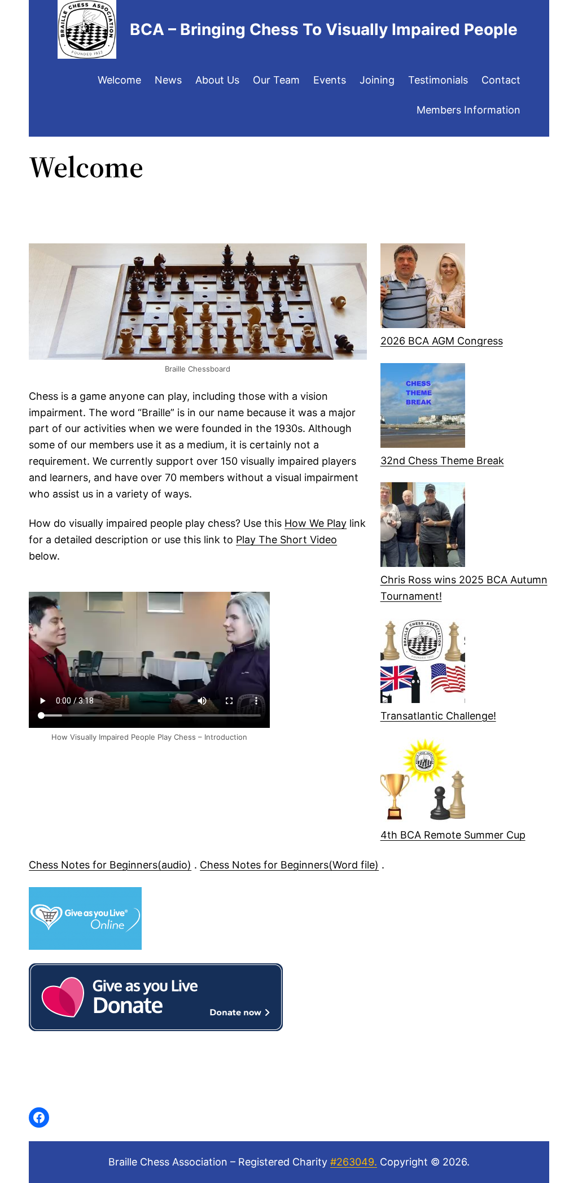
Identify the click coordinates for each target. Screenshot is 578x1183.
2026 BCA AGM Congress (441, 341)
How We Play (315, 523)
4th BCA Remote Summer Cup (453, 835)
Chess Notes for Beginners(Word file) (289, 865)
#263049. (353, 1162)
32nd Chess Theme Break (442, 460)
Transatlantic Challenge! (438, 716)
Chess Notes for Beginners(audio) (110, 865)
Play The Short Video (286, 539)
